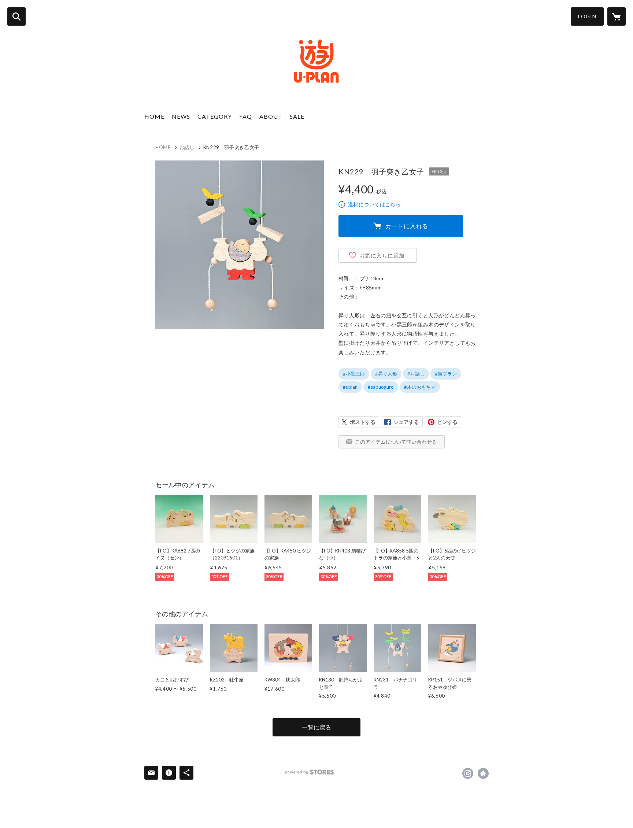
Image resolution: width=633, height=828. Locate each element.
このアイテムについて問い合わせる (396, 442)
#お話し (416, 374)
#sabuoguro (381, 387)
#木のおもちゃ (420, 387)
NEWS (181, 116)
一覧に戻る (316, 727)
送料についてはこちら (374, 204)
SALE (297, 116)
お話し (187, 147)
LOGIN (587, 16)
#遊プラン (446, 374)
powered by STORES (309, 772)
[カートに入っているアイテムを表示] (616, 16)
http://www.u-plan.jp (483, 773)
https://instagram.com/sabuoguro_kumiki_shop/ (467, 773)
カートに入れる (407, 225)
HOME (154, 116)
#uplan (350, 387)
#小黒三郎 (354, 374)
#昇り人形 (386, 374)
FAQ (245, 116)
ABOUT (270, 116)
